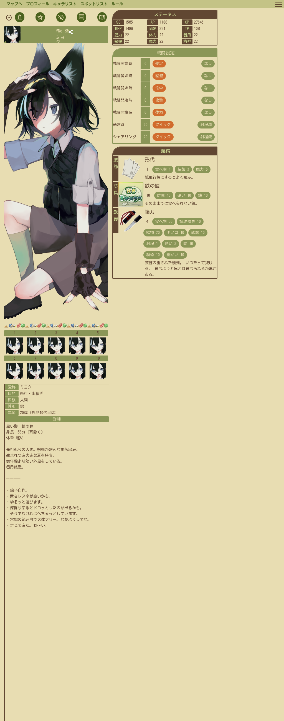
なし (208, 63)
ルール (117, 4)
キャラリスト (65, 4)
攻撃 (159, 100)
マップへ (14, 4)
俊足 (159, 63)
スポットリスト (94, 4)
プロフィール (37, 4)
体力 (159, 112)
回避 (159, 76)
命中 (159, 88)
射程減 (206, 125)
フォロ (40, 18)
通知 (19, 18)
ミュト (60, 18)
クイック (163, 125)
